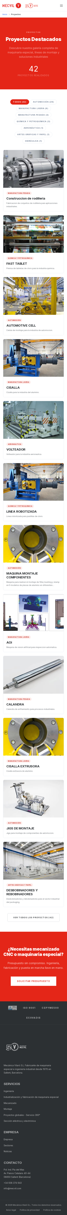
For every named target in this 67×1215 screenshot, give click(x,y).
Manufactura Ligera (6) (33, 108)
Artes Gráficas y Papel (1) (33, 134)
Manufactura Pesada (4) (33, 115)
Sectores (8, 1145)
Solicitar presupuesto (33, 981)
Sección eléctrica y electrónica (20, 1121)
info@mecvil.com (12, 1188)
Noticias (8, 1151)
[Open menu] (61, 5)
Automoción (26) (43, 102)
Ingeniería (9, 1091)
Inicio (4, 14)
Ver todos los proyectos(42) (33, 917)
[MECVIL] (16, 1046)
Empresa (8, 1139)
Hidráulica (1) (33, 141)
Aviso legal (11, 1210)
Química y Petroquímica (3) (33, 121)
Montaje (8, 1109)
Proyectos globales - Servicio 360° (22, 1115)
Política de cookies (52, 1210)
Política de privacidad (30, 1210)
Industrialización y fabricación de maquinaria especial (31, 1097)
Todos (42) (19, 102)
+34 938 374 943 (13, 1182)
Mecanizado (10, 1103)
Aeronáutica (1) (33, 128)
